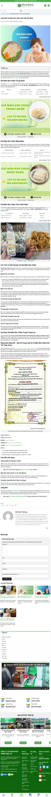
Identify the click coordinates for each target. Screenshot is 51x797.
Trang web (4, 569)
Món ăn (3, 645)
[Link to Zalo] (43, 767)
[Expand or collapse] (49, 68)
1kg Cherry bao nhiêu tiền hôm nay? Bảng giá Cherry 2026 (42, 596)
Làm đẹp (4, 641)
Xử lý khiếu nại (25, 789)
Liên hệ (32, 764)
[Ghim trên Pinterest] (13, 505)
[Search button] (21, 11)
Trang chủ (3, 13)
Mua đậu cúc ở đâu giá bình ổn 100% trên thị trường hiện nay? (7, 596)
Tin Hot (7, 13)
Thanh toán (4, 649)
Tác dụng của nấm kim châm (17, 496)
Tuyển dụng (4, 658)
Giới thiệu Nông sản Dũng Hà (33, 757)
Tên (3, 558)
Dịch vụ (3, 639)
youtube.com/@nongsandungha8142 (13, 445)
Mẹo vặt (4, 643)
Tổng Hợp (4, 656)
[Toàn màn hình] (47, 688)
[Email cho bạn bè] (10, 505)
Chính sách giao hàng (24, 757)
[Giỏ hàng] (49, 5)
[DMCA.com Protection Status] (10, 774)
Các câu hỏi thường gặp (24, 779)
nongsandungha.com (10, 440)
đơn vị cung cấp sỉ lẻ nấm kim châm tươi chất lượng (26, 348)
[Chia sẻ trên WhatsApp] (2, 505)
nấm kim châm (9, 83)
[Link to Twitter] (47, 767)
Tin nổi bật (4, 654)
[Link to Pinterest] (40, 769)
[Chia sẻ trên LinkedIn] (15, 505)
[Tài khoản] (45, 5)
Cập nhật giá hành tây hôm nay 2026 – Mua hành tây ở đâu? (25, 596)
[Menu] (2, 5)
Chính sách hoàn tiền (24, 765)
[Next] (48, 731)
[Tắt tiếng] (45, 688)
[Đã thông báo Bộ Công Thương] (4, 774)
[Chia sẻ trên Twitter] (7, 505)
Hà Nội (43, 776)
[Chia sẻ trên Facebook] (5, 505)
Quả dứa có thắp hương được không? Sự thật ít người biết (7, 619)
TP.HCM (44, 780)
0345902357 (11, 707)
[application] (25, 676)
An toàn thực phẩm (6, 637)
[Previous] (2, 731)
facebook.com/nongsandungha (14, 442)
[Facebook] (47, 528)
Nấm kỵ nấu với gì (25, 469)
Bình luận (4, 544)
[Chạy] (3, 688)
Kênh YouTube (33, 766)
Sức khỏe (4, 647)
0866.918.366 (44, 759)
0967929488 (36, 707)
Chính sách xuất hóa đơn (25, 768)
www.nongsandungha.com (11, 771)
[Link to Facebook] (40, 767)
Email (4, 563)
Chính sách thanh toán (24, 775)
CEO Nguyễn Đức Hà (33, 761)
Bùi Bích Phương (18, 21)
